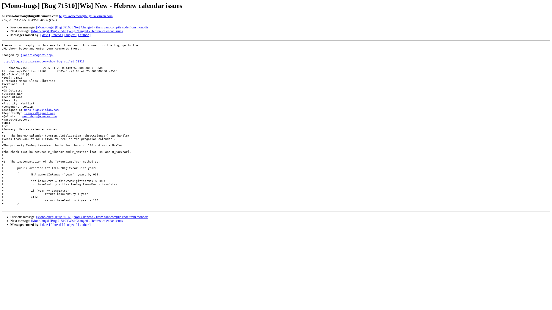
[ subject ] (70, 35)
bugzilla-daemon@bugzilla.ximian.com (86, 16)
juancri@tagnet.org (39, 113)
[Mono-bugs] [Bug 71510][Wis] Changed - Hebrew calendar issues (77, 31)
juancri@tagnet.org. (37, 55)
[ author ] (84, 35)
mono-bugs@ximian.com (41, 110)
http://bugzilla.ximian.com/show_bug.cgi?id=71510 (43, 61)
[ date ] (45, 35)
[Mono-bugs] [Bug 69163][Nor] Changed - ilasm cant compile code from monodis (92, 27)
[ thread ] (57, 35)
